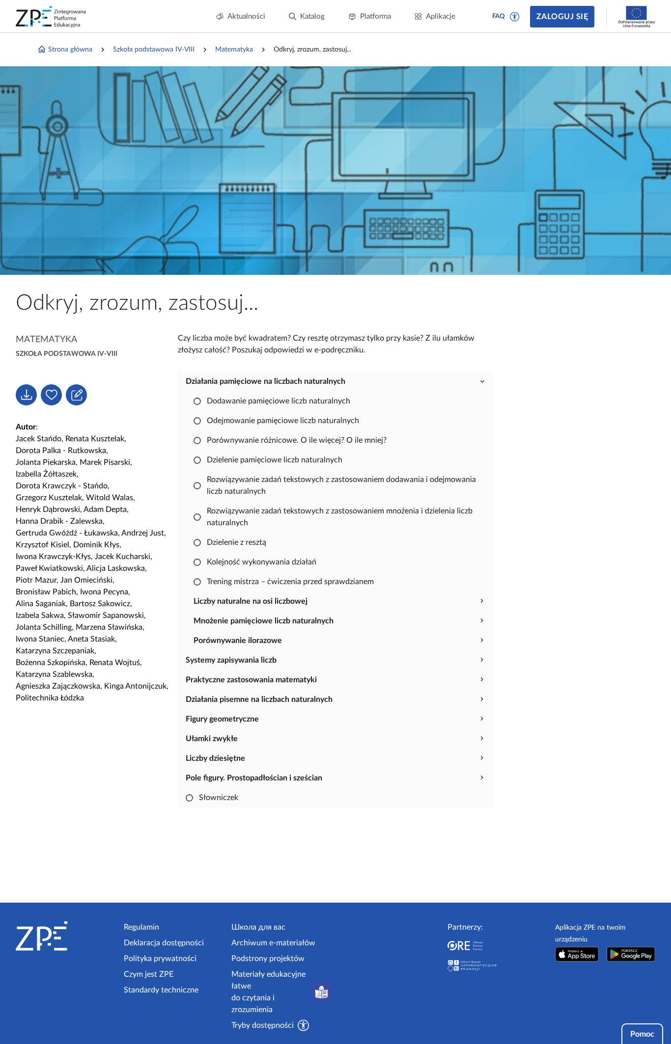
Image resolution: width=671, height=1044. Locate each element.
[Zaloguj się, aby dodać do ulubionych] (51, 394)
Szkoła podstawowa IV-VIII (154, 49)
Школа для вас (258, 927)
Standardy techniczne (161, 990)
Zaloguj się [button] (562, 17)
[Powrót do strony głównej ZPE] (51, 16)
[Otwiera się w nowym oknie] (576, 954)
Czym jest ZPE (148, 974)
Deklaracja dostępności (164, 943)
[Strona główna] (66, 936)
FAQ (498, 16)
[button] (514, 17)
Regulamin (141, 927)
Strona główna (70, 49)
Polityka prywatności (160, 959)
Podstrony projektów (268, 959)
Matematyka (234, 49)
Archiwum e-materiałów (273, 943)
